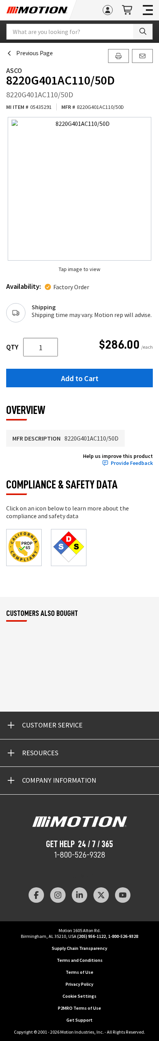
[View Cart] (128, 10)
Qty (12, 347)
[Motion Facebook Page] (36, 895)
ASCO (14, 70)
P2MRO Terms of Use (79, 1008)
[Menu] (148, 10)
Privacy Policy (79, 984)
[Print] (118, 56)
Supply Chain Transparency (79, 948)
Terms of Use (79, 972)
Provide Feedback (132, 463)
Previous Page (34, 53)
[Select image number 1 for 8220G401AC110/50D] (79, 189)
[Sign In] (108, 10)
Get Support (79, 1020)
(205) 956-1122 (91, 936)
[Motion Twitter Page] (101, 895)
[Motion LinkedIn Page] (79, 895)
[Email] (142, 56)
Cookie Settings (79, 996)
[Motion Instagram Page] (58, 895)
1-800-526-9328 (79, 855)
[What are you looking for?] (142, 31)
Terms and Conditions (80, 960)
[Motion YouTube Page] (122, 895)
